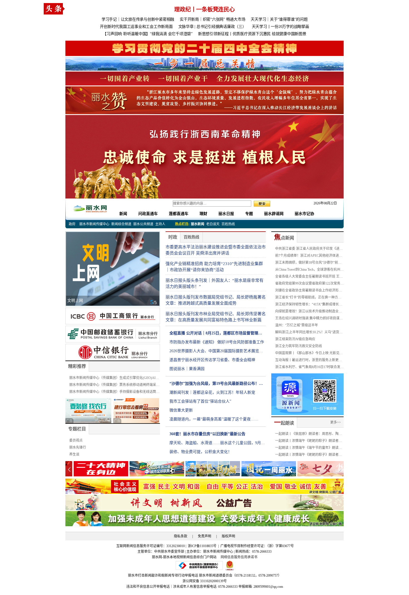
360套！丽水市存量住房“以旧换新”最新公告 (207, 434)
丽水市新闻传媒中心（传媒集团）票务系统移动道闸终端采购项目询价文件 (114, 385)
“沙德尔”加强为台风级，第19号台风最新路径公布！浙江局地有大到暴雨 (216, 384)
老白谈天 (213, 224)
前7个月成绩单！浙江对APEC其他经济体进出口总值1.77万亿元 (308, 256)
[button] (340, 469)
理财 (203, 214)
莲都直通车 (178, 214)
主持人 (160, 224)
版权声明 (228, 536)
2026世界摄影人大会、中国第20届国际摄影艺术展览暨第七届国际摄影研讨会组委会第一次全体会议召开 (216, 352)
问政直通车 (148, 214)
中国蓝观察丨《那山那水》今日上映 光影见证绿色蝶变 (309, 354)
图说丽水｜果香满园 (186, 369)
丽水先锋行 (77, 447)
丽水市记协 (304, 214)
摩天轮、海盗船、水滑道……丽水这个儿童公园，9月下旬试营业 (217, 444)
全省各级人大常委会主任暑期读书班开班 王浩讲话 (309, 277)
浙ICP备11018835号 (202, 546)
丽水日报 (226, 214)
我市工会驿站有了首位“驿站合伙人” (200, 401)
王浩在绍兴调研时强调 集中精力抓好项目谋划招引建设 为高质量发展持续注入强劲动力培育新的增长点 (309, 319)
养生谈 (74, 454)
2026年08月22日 (323, 203)
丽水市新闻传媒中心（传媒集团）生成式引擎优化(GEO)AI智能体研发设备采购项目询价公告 (114, 378)
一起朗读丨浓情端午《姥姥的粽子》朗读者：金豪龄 (308, 441)
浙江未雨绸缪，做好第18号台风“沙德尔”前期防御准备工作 (308, 263)
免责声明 (204, 536)
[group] (204, 48)
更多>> (335, 422)
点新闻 (284, 238)
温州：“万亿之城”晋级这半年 (296, 325)
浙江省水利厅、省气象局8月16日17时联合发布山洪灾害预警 (309, 368)
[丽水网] (90, 207)
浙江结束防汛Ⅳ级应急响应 (295, 339)
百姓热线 (228, 224)
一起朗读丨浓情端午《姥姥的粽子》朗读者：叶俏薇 (308, 455)
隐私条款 (180, 536)
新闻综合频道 (121, 224)
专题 (249, 214)
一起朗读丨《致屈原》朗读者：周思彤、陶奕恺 (308, 434)
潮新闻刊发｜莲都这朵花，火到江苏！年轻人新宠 (212, 392)
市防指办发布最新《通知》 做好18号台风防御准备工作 (216, 342)
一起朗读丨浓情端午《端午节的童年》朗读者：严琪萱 (307, 448)
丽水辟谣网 (274, 214)
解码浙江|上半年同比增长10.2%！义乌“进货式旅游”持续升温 (309, 333)
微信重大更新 (181, 410)
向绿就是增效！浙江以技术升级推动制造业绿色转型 (308, 312)
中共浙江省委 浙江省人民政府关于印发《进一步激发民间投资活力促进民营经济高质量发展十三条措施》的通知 (309, 249)
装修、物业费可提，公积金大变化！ (200, 452)
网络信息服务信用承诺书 (239, 557)
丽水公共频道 (143, 224)
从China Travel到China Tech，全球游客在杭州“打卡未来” (307, 270)
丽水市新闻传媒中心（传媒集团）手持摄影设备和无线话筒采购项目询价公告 (114, 392)
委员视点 (76, 440)
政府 (72, 224)
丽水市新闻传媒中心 (94, 224)
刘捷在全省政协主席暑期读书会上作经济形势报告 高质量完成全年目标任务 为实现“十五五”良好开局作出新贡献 (309, 291)
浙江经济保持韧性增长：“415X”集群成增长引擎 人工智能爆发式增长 (308, 305)
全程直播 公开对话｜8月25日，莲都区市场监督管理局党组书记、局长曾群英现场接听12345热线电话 (215, 334)
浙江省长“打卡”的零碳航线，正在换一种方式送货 (308, 298)
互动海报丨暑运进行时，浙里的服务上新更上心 (308, 361)
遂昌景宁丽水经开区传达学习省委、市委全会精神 (212, 360)
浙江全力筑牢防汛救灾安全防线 (298, 346)
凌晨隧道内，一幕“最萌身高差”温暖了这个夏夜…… (213, 419)
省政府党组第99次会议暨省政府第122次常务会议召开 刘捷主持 (309, 284)
